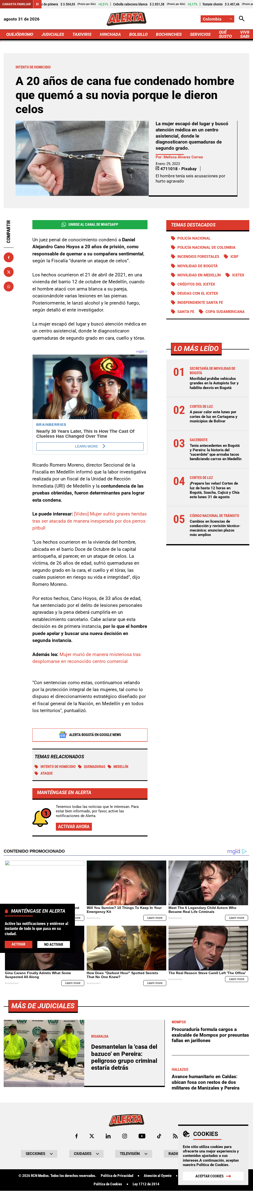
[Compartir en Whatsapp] (9, 286)
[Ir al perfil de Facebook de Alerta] (76, 1136)
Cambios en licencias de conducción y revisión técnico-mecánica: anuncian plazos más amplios (215, 528)
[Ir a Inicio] (126, 19)
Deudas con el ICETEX (197, 293)
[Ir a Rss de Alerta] (175, 1136)
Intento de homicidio (58, 766)
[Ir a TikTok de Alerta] (159, 1136)
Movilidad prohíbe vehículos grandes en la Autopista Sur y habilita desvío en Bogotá (214, 383)
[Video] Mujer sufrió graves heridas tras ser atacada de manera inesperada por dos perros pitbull (89, 521)
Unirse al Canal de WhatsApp (93, 224)
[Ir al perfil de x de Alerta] (91, 1136)
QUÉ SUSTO (225, 34)
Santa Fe (185, 311)
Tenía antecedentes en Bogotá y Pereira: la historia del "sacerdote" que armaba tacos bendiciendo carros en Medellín (215, 452)
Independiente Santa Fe (200, 302)
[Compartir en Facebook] (9, 257)
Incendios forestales (198, 256)
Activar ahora (73, 826)
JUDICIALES (53, 34)
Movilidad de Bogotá (197, 266)
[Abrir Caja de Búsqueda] (242, 18)
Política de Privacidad (117, 1176)
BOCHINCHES (169, 34)
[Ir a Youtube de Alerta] (142, 1136)
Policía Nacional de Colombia (206, 247)
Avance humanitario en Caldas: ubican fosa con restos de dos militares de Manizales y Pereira (205, 1082)
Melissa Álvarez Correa (183, 157)
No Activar (53, 944)
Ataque (47, 773)
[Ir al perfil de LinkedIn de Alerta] (108, 1136)
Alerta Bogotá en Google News (95, 735)
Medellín (120, 766)
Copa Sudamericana (225, 311)
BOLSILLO (138, 34)
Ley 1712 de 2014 (146, 1184)
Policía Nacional (194, 238)
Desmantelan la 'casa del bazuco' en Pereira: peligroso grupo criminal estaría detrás (124, 1057)
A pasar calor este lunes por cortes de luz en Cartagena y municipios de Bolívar (213, 416)
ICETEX (238, 275)
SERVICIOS (200, 34)
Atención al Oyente (157, 1176)
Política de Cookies (212, 1165)
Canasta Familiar (16, 4)
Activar (18, 944)
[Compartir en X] (9, 272)
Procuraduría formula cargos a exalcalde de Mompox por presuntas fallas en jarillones (210, 1035)
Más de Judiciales (43, 1006)
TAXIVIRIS (81, 34)
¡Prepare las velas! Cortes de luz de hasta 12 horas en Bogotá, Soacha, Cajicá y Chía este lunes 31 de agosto (214, 490)
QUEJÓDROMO (19, 34)
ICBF (234, 256)
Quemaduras (94, 766)
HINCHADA (110, 34)
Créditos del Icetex (196, 284)
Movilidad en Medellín (199, 275)
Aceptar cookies (209, 1176)
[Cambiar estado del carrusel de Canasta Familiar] (37, 4)
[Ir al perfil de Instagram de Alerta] (124, 1136)
